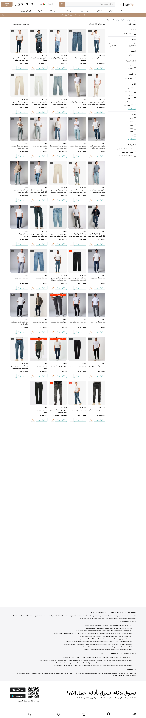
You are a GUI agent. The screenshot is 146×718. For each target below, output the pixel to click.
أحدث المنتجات (17, 24)
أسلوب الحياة (69, 11)
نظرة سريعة (99, 68)
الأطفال (99, 11)
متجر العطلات (53, 11)
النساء (122, 11)
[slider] (110, 43)
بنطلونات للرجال (120, 20)
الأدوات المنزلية (85, 11)
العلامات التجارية (26, 11)
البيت (134, 20)
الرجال (111, 11)
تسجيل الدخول (6, 4)
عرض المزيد (132, 109)
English (51, 4)
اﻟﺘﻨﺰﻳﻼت (39, 11)
